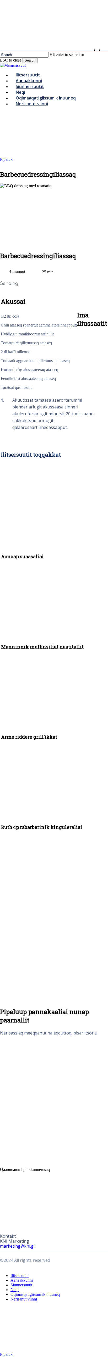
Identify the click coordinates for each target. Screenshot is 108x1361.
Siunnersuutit (21, 1285)
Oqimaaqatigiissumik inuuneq (35, 1294)
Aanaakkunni (21, 1280)
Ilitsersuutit (19, 1275)
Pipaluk (7, 159)
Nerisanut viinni (23, 1299)
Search (30, 60)
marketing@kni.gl (17, 1246)
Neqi (14, 1289)
